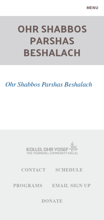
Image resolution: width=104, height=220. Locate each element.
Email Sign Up (71, 185)
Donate (52, 201)
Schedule (69, 170)
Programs (27, 185)
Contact (33, 170)
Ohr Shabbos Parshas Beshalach (48, 83)
